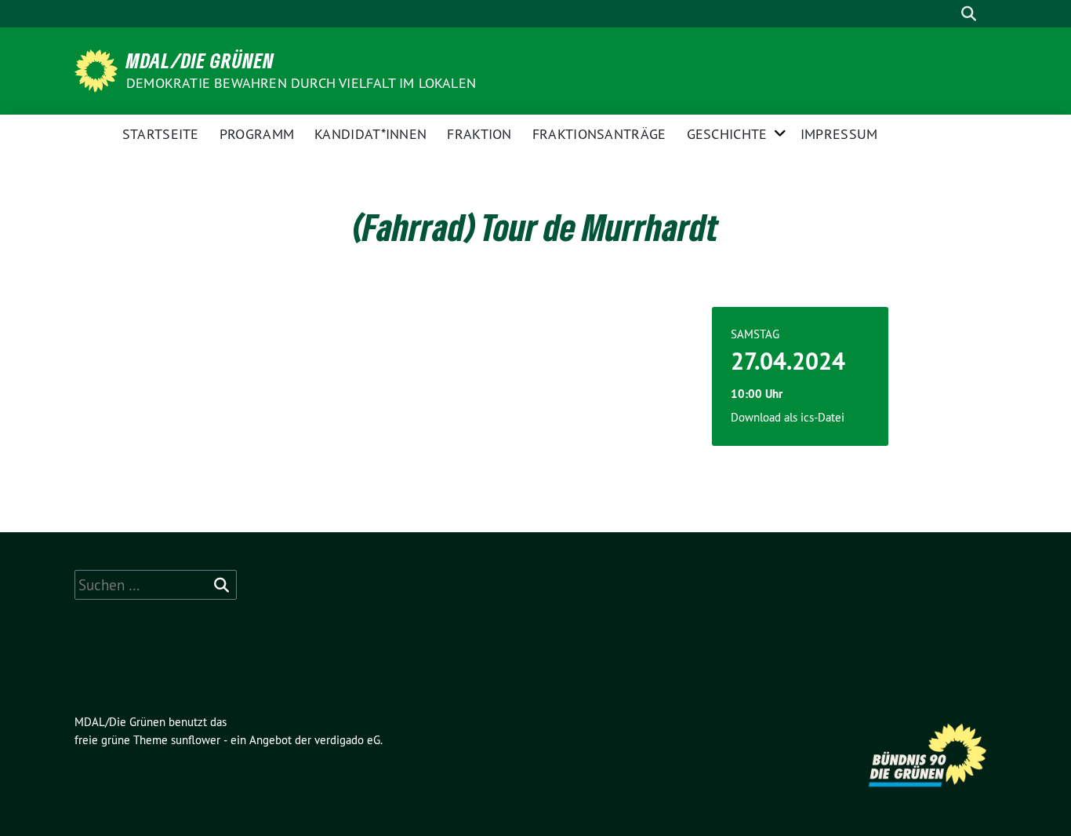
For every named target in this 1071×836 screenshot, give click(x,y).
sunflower (195, 739)
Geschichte (727, 134)
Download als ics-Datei (787, 417)
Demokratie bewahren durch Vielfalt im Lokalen (301, 83)
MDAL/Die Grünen (200, 60)
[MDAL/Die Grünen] (98, 69)
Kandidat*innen (370, 134)
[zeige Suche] (968, 13)
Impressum (839, 134)
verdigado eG (347, 739)
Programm (257, 134)
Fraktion (479, 134)
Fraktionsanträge (599, 134)
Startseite (160, 134)
